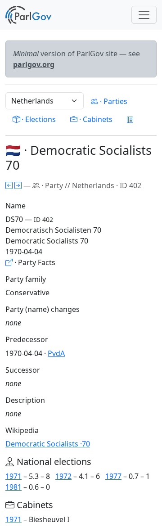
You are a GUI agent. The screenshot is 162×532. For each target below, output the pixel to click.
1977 (113, 476)
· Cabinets (94, 119)
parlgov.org (33, 64)
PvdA (56, 353)
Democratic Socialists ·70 (47, 444)
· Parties (112, 101)
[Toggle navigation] (144, 15)
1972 (63, 476)
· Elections (38, 119)
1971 (13, 476)
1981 (13, 487)
